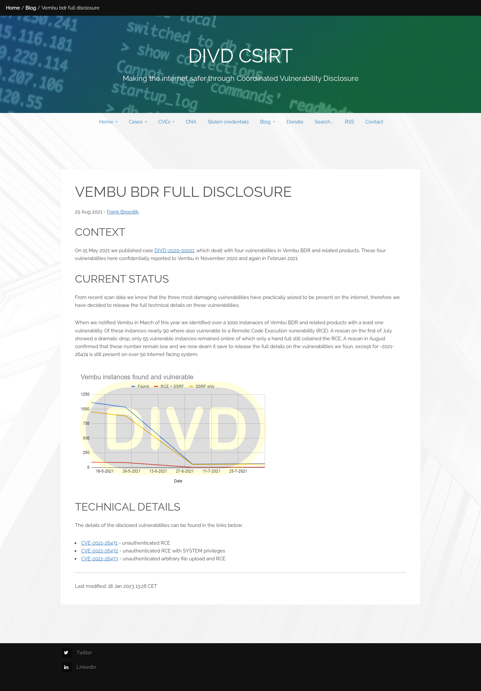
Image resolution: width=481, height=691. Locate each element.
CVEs (164, 121)
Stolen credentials (228, 121)
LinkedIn (86, 667)
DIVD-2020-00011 (174, 250)
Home (13, 7)
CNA (191, 121)
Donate (295, 121)
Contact (374, 121)
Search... (324, 121)
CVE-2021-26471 (99, 543)
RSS (349, 121)
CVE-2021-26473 (99, 558)
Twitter (84, 652)
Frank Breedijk (123, 212)
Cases (135, 121)
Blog (31, 7)
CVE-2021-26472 (99, 550)
